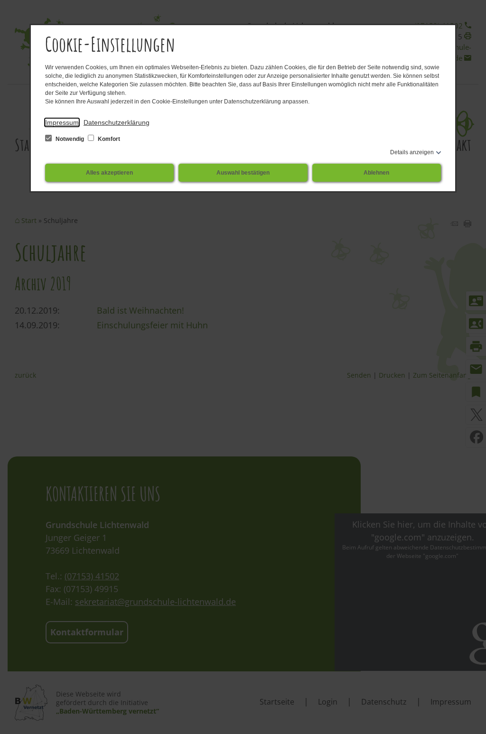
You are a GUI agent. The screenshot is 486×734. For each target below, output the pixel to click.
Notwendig (69, 139)
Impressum (62, 122)
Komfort (108, 139)
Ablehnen (376, 172)
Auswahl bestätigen (243, 172)
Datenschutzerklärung (117, 122)
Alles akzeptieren (109, 172)
